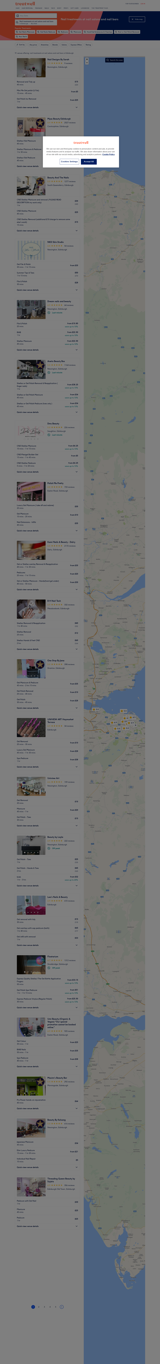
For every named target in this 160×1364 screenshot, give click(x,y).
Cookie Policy (108, 154)
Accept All (89, 162)
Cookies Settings (69, 162)
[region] (81, 151)
